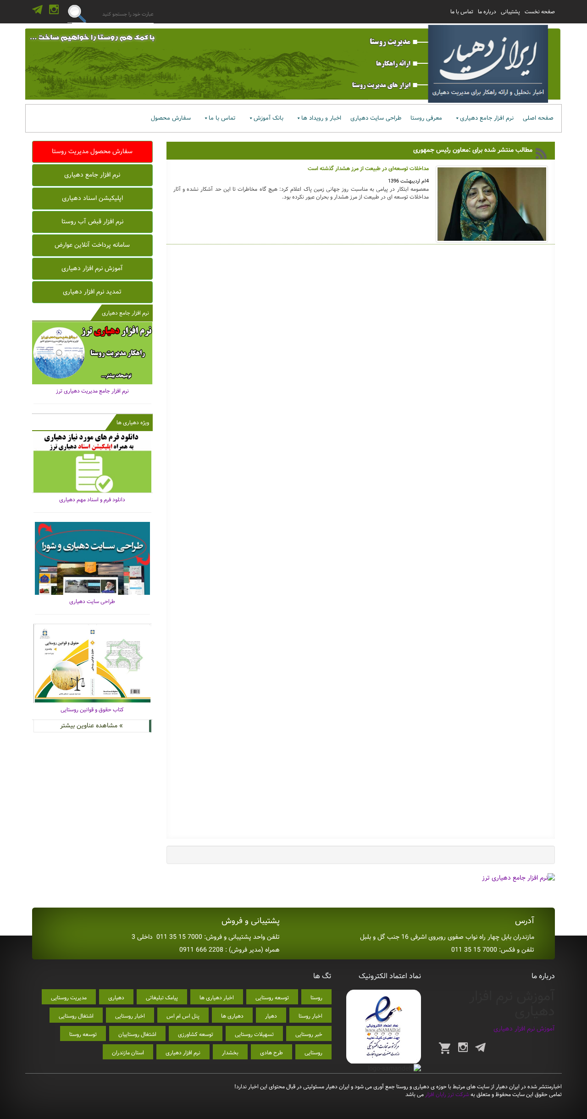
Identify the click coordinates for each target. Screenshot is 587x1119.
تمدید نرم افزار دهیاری (92, 292)
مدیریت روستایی (69, 997)
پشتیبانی (510, 11)
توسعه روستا (83, 1034)
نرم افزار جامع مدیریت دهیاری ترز (92, 391)
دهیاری (116, 997)
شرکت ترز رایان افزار (446, 1094)
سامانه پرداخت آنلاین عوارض (92, 245)
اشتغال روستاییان (137, 1034)
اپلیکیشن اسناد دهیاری (92, 198)
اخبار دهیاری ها (216, 997)
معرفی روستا (426, 118)
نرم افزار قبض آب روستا (92, 221)
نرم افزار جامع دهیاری (487, 118)
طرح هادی (271, 1052)
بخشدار (230, 1052)
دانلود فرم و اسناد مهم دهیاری (92, 499)
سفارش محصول (171, 118)
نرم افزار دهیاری (183, 1052)
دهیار (271, 1016)
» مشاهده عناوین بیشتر (91, 725)
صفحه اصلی (538, 118)
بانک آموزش (268, 118)
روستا (316, 997)
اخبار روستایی (130, 1016)
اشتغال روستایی (76, 1016)
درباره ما (487, 11)
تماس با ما (461, 11)
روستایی (313, 1052)
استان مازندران (128, 1052)
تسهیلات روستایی (254, 1034)
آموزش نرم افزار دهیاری (92, 268)
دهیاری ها (232, 1016)
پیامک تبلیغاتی (162, 997)
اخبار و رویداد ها (321, 118)
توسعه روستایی (272, 997)
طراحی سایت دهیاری (375, 118)
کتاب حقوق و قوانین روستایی (92, 709)
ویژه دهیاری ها (132, 422)
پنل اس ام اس (182, 1016)
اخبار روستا (310, 1016)
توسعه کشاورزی (195, 1034)
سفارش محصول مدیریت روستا (92, 151)
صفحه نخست (540, 11)
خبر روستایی (308, 1034)
